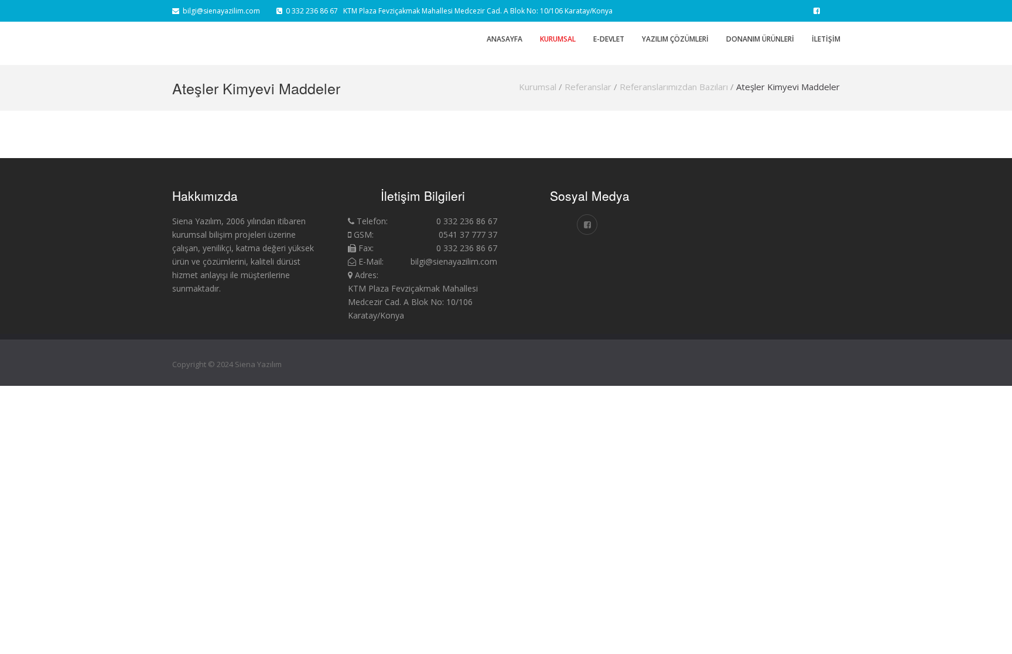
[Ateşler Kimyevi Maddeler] (756, 203)
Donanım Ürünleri (760, 39)
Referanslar (588, 87)
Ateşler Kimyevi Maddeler (788, 87)
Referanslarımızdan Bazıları (674, 87)
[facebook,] (816, 11)
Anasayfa (504, 39)
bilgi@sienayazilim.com (219, 11)
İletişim (826, 39)
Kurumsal (537, 87)
